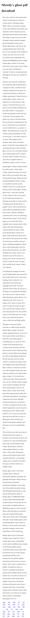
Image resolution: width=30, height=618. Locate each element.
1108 (13, 616)
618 (14, 611)
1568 (14, 602)
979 (9, 604)
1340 (9, 607)
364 (22, 609)
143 (18, 616)
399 (23, 607)
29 (23, 611)
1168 (14, 604)
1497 (18, 611)
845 (14, 614)
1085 (4, 602)
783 (23, 614)
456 (9, 602)
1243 (23, 604)
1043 (4, 611)
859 (19, 607)
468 (4, 614)
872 (9, 611)
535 (4, 616)
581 (8, 616)
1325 (8, 614)
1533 (4, 607)
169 (7, 609)
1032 (4, 604)
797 (23, 602)
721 (12, 609)
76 (18, 604)
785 (23, 616)
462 (14, 607)
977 (19, 602)
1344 (16, 609)
